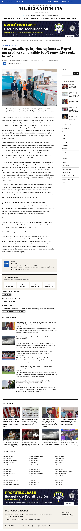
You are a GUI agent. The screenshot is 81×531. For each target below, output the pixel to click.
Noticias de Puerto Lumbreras (36, 473)
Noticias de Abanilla (59, 462)
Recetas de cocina (66, 169)
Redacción (10, 63)
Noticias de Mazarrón (8, 465)
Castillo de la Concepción (47, 308)
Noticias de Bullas (33, 478)
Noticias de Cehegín (33, 465)
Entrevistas (45, 19)
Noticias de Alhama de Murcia (36, 456)
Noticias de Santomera (34, 469)
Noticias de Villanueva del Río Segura (63, 471)
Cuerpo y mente (66, 172)
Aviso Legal (35, 526)
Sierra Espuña (65, 142)
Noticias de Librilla (59, 467)
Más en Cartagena (8, 311)
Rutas (63, 138)
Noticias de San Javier (8, 476)
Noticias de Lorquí (59, 460)
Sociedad (54, 19)
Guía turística (65, 128)
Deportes (62, 19)
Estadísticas (37, 519)
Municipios (64, 149)
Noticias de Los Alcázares (35, 467)
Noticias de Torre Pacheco (9, 473)
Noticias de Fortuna (59, 454)
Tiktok (25, 519)
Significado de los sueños (68, 176)
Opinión (18, 19)
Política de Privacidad (49, 526)
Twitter (31, 519)
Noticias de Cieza (7, 467)
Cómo (63, 182)
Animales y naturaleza (67, 179)
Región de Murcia (9, 19)
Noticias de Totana (7, 478)
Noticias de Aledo (59, 480)
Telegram (20, 519)
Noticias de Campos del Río (61, 473)
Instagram (14, 519)
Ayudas (64, 162)
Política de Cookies (27, 526)
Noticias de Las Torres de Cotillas (36, 454)
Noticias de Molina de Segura (10, 460)
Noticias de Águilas (7, 471)
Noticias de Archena (33, 458)
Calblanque (65, 145)
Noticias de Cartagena (9, 301)
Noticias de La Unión (33, 460)
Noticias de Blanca (59, 465)
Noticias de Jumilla (7, 482)
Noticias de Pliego (59, 469)
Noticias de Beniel (33, 480)
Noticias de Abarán (33, 476)
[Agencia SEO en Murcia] (68, 513)
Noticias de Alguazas (59, 456)
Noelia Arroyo (7, 294)
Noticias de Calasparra (34, 482)
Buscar (64, 1)
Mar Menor (64, 132)
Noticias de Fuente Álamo (35, 471)
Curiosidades (65, 166)
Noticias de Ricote (59, 476)
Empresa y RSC (35, 19)
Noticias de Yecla (7, 469)
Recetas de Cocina (33, 514)
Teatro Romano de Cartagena (11, 308)
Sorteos (55, 1)
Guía (49, 1)
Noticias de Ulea (58, 482)
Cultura (26, 19)
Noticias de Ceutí (33, 484)
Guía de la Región (20, 311)
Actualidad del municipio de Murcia (11, 454)
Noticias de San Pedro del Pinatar (11, 484)
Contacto (41, 526)
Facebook (7, 519)
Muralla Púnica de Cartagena (30, 308)
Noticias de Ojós (58, 484)
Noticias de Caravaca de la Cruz (10, 480)
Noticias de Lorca (7, 458)
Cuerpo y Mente (24, 514)
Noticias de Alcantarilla (8, 462)
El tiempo (64, 152)
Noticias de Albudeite (60, 478)
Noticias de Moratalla (60, 458)
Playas (63, 135)
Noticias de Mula (33, 462)
